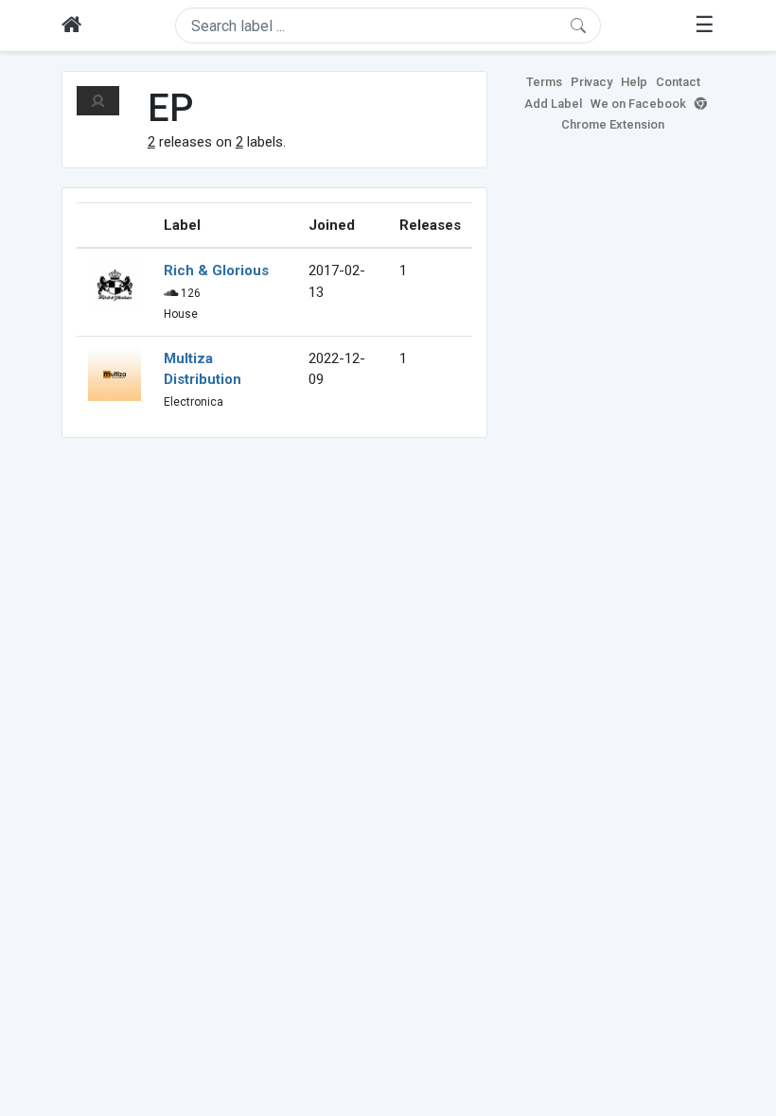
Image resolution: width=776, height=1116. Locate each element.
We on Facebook (638, 103)
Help (634, 82)
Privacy (591, 82)
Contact (678, 82)
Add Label (553, 103)
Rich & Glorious (216, 270)
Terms (544, 82)
